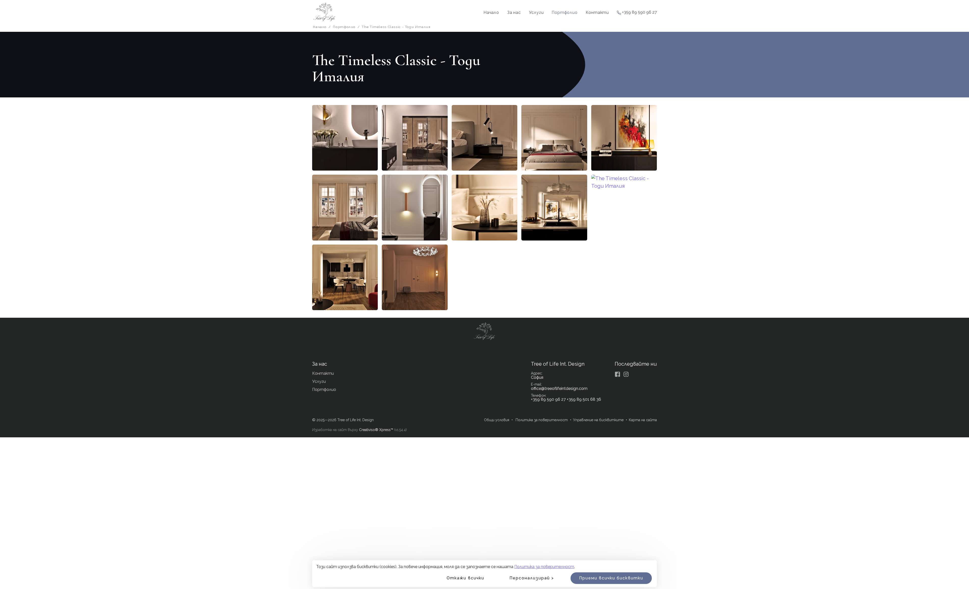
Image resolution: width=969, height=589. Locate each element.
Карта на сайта (643, 420)
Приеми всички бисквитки (611, 578)
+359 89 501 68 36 (584, 399)
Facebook (617, 374)
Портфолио (564, 13)
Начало (491, 13)
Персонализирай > (531, 578)
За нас (514, 13)
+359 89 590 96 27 (639, 12)
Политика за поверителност (544, 566)
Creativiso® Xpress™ (376, 430)
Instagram (626, 374)
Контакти (597, 13)
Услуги (536, 13)
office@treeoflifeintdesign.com (559, 388)
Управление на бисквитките (598, 420)
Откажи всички (465, 578)
